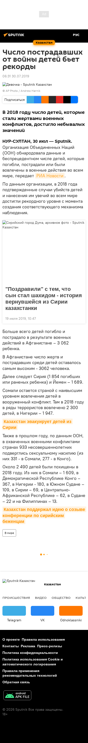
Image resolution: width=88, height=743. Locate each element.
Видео (41, 597)
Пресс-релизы (49, 646)
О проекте (11, 639)
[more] (80, 318)
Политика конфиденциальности (30, 653)
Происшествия (16, 597)
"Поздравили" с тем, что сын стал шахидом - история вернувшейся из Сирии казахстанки (43, 298)
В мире (9, 533)
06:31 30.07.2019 (15, 76)
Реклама (28, 646)
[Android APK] (17, 695)
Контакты (10, 646)
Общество (61, 597)
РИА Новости (49, 175)
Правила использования (43, 639)
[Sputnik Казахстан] (14, 37)
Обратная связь (16, 682)
